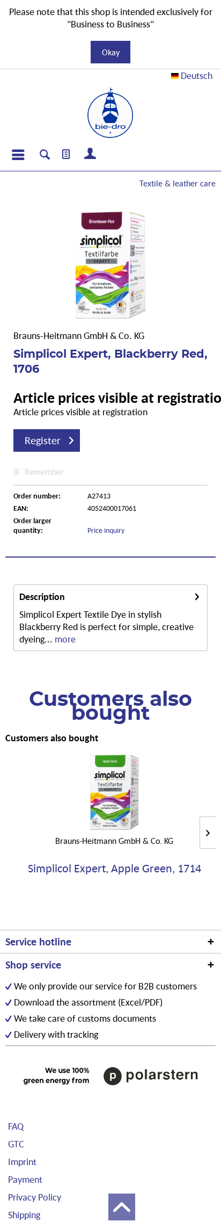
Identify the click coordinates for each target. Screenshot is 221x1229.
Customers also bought (51, 738)
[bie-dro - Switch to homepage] (110, 113)
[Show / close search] (44, 155)
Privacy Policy (34, 1197)
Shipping (24, 1215)
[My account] (90, 154)
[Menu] (17, 154)
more (64, 639)
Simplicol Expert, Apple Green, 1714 (114, 869)
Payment (25, 1179)
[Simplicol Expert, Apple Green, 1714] (114, 792)
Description (42, 596)
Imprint (22, 1161)
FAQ (16, 1126)
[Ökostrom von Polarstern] (110, 1076)
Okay (111, 52)
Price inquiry (105, 530)
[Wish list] (66, 154)
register (43, 440)
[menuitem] (17, 154)
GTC (16, 1144)
